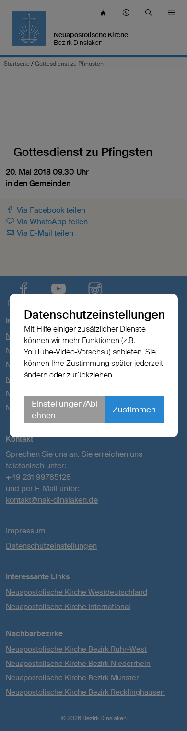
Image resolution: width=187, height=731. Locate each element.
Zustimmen (134, 409)
